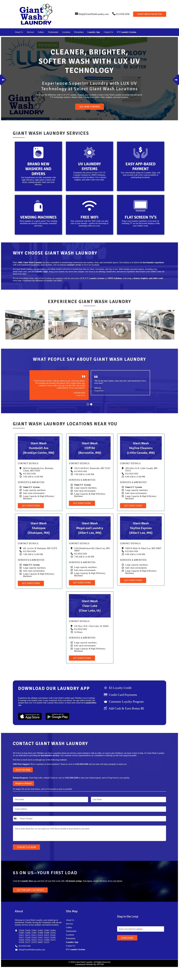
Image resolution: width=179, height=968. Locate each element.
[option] (89, 78)
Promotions (79, 32)
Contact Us (108, 32)
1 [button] (88, 404)
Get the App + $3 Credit (30, 890)
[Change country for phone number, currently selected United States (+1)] (16, 818)
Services (30, 32)
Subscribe (127, 937)
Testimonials (53, 32)
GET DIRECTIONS (31, 505)
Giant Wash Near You (149, 14)
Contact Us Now (26, 847)
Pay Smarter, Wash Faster (89, 106)
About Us (19, 32)
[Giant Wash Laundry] (36, 14)
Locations (66, 32)
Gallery (41, 32)
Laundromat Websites (84, 964)
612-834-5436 (29, 474)
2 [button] (91, 404)
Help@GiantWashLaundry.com (32, 949)
